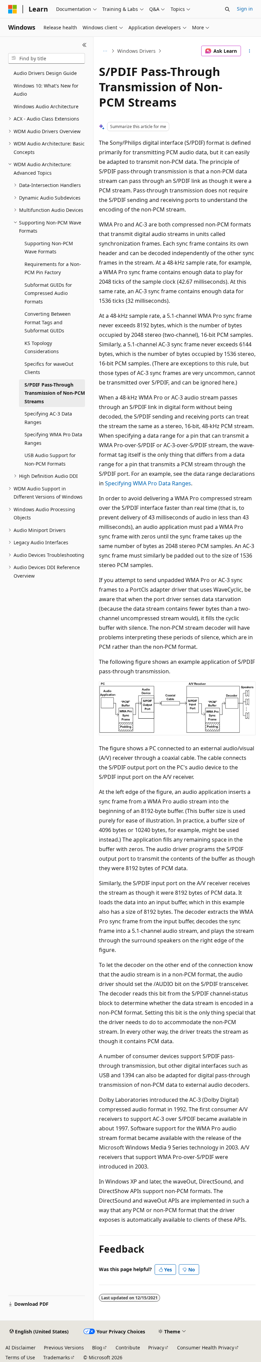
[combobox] (46, 58)
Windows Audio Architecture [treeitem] (46, 106)
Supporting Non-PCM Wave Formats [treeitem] (48, 247)
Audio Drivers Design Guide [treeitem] (45, 73)
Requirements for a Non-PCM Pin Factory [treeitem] (52, 268)
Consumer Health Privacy (205, 1347)
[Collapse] (84, 45)
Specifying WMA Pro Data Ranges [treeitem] (53, 438)
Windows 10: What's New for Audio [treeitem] (46, 89)
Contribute (128, 1347)
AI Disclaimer (20, 1347)
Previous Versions (64, 1347)
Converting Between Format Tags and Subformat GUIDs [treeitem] (47, 322)
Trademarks (56, 1357)
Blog (97, 1347)
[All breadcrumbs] (105, 51)
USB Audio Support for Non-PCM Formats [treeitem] (50, 459)
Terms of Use (20, 1357)
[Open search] (227, 9)
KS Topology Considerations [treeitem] (41, 347)
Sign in (245, 8)
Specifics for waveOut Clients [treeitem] (48, 368)
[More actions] (250, 51)
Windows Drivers (136, 51)
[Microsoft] (12, 9)
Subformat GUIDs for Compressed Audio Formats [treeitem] (48, 293)
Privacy (156, 1347)
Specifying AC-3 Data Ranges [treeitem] (48, 417)
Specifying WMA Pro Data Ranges (148, 483)
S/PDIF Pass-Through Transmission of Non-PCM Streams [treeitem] (54, 393)
